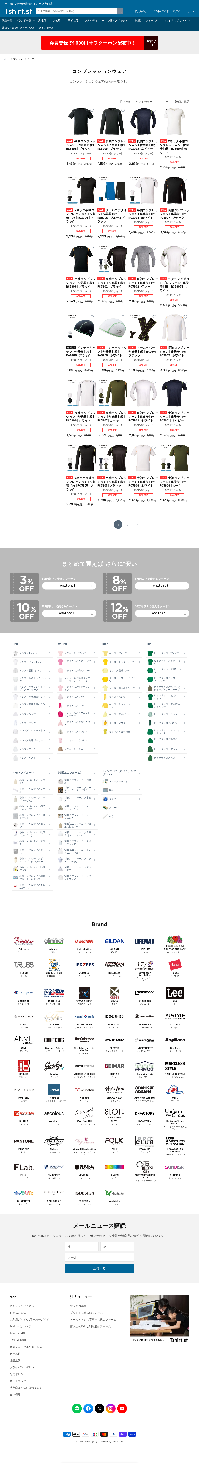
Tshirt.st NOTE (18, 1333)
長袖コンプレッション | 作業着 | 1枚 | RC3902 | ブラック (112, 282)
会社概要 (15, 1394)
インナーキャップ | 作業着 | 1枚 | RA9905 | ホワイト (112, 351)
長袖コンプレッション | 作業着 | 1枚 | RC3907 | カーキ (112, 416)
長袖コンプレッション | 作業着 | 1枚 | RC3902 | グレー (143, 282)
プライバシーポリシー (23, 1367)
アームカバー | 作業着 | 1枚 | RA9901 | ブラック (142, 351)
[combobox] (79, 11)
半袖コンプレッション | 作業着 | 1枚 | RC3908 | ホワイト (143, 213)
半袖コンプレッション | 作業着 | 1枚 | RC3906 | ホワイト (143, 481)
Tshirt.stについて (20, 1326)
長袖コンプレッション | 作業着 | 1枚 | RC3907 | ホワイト (174, 351)
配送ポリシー (18, 1374)
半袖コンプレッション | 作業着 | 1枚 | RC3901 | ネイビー (174, 416)
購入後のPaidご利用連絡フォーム (90, 1326)
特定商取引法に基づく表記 (26, 1387)
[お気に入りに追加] (92, 111)
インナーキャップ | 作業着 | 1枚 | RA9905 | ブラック (81, 351)
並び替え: (126, 101)
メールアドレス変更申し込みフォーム (93, 1319)
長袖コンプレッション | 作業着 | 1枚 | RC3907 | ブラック (174, 213)
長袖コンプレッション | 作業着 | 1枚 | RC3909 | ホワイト (81, 416)
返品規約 (15, 1360)
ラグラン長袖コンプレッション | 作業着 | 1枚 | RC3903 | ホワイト (174, 284)
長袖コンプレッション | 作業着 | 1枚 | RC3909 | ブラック (112, 144)
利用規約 (15, 1353)
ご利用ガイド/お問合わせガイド (29, 1319)
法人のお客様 (78, 1306)
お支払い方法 (18, 1312)
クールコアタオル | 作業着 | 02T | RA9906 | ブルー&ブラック (112, 215)
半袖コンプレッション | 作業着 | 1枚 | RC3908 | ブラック (81, 144)
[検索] (120, 11)
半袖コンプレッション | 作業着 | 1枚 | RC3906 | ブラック (81, 282)
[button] (25, 20)
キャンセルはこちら (22, 1306)
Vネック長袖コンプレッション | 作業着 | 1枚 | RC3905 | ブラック (80, 483)
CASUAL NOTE (18, 1340)
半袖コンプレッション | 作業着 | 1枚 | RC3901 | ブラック (112, 481)
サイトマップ (18, 1381)
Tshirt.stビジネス (92, 1441)
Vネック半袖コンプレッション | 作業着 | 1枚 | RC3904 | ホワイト (174, 146)
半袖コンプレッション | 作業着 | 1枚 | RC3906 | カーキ (174, 481)
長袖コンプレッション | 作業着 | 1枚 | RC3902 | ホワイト (143, 416)
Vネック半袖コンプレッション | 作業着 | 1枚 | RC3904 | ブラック (80, 215)
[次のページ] (137, 524)
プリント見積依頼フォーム (86, 1312)
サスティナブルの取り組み (26, 1346)
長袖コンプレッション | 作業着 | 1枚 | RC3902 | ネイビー (143, 144)
